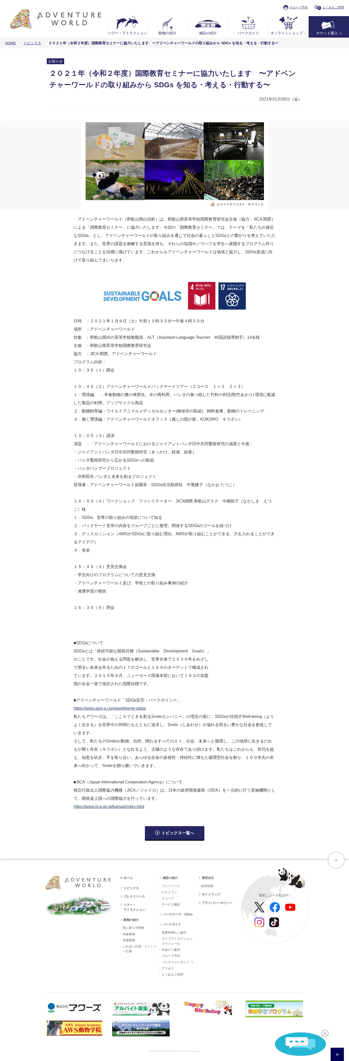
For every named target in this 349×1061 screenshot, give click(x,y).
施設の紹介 (208, 33)
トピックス (32, 43)
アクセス (168, 968)
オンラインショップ (287, 33)
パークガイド (248, 33)
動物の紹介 (168, 33)
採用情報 (207, 886)
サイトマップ (211, 894)
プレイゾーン (171, 886)
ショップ (168, 898)
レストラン (169, 892)
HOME (10, 43)
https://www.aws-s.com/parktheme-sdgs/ (110, 708)
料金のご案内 (171, 949)
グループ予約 (298, 7)
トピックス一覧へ (177, 833)
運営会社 (208, 878)
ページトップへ (336, 860)
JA (337, 1054)
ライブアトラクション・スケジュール (178, 941)
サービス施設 (171, 904)
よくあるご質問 (333, 7)
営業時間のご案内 (174, 932)
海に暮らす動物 (133, 927)
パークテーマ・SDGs (178, 914)
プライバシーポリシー (217, 903)
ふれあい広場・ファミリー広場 (139, 949)
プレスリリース (134, 896)
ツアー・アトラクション (127, 33)
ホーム (128, 878)
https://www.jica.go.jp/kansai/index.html (109, 806)
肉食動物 (129, 934)
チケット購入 (327, 33)
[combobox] (337, 1054)
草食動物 (129, 940)
